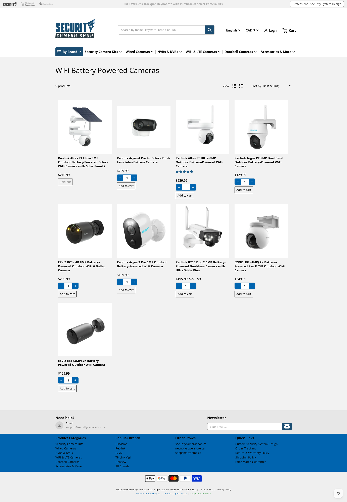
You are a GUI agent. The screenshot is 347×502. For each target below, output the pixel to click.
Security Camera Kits (69, 444)
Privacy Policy (224, 489)
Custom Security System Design (256, 444)
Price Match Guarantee (250, 462)
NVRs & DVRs (64, 453)
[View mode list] (241, 85)
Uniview (120, 462)
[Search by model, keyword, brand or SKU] (209, 29)
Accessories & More (68, 466)
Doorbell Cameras (67, 462)
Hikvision (121, 444)
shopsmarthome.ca (188, 453)
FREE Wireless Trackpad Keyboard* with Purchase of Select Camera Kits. (174, 4)
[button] (184, 171)
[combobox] (166, 29)
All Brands (122, 466)
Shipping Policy (245, 457)
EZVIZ (119, 453)
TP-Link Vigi (123, 457)
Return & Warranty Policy (252, 453)
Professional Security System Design (317, 4)
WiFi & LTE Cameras (68, 457)
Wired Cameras (65, 448)
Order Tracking (245, 448)
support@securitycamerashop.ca (85, 427)
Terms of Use (206, 489)
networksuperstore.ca (190, 448)
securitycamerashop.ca (190, 444)
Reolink (120, 448)
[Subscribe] (287, 426)
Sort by (256, 86)
